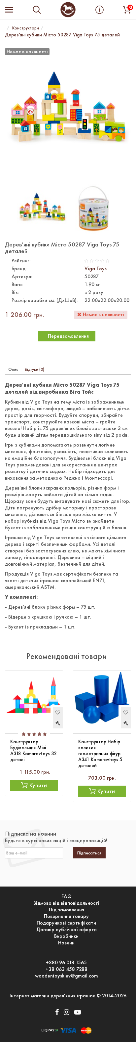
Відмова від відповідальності (66, 903)
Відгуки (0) (34, 369)
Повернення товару (66, 916)
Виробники (66, 936)
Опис (13, 369)
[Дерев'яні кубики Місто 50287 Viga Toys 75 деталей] (42, 207)
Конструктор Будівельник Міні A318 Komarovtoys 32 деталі (33, 750)
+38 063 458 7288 (66, 969)
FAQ (66, 896)
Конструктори (25, 28)
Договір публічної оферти (66, 929)
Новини (66, 942)
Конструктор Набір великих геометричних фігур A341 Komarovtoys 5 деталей (100, 753)
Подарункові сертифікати (66, 923)
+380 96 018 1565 (66, 962)
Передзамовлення (68, 335)
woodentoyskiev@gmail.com (66, 976)
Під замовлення (66, 909)
